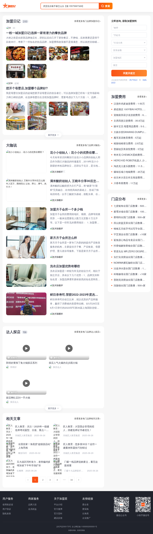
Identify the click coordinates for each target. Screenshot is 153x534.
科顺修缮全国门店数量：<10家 (130, 274)
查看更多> (142, 96)
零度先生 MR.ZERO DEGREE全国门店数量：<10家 (130, 251)
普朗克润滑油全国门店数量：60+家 (130, 280)
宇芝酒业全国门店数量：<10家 (130, 234)
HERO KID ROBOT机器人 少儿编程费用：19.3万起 (130, 160)
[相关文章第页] (28, 480)
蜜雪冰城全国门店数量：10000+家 (130, 211)
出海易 (85, 513)
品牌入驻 (32, 504)
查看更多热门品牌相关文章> (87, 418)
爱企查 (85, 504)
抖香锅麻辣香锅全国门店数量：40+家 (128, 245)
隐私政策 (7, 513)
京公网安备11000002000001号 (84, 526)
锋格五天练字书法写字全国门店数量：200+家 (129, 228)
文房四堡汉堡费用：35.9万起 (129, 120)
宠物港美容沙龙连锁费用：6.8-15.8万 (130, 115)
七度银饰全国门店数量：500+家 (129, 206)
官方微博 (58, 509)
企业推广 (86, 518)
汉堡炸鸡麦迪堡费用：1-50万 (129, 103)
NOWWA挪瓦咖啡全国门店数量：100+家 (129, 263)
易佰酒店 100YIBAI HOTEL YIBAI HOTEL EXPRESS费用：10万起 (130, 109)
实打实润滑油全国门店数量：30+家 (130, 257)
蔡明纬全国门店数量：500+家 (129, 217)
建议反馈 (58, 518)
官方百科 (58, 513)
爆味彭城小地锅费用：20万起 (129, 171)
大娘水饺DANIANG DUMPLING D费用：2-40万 (130, 132)
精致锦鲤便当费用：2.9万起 (128, 143)
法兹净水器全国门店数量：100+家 (130, 268)
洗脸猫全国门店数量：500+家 (129, 285)
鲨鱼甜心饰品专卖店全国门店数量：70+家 (129, 240)
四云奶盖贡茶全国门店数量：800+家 (130, 223)
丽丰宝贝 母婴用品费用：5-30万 (129, 126)
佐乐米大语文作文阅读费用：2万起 (130, 177)
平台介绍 (58, 504)
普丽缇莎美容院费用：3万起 (129, 149)
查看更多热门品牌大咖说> (88, 145)
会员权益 (32, 509)
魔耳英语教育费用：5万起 (127, 137)
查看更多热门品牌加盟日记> (87, 20)
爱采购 (85, 509)
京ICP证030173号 (63, 526)
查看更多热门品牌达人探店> (87, 331)
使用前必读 (8, 504)
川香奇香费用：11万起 (126, 183)
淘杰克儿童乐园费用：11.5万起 (129, 166)
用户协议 (7, 509)
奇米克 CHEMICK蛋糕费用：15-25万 (130, 155)
